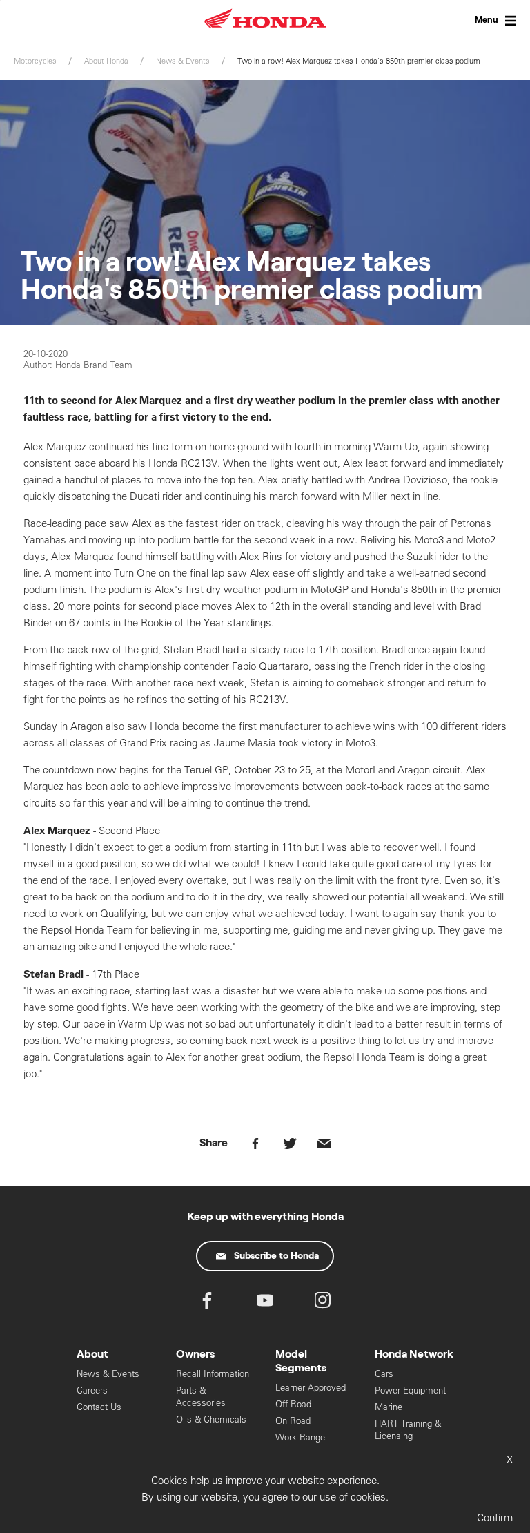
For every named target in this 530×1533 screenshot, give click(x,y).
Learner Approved (310, 1388)
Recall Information (212, 1374)
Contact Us (99, 1407)
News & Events (108, 1374)
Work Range (300, 1437)
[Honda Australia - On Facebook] (207, 1303)
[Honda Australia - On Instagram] (323, 1303)
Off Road (293, 1404)
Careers (92, 1390)
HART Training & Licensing (408, 1430)
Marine (388, 1407)
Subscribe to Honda (276, 1256)
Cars (384, 1374)
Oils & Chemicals (211, 1419)
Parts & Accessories (201, 1397)
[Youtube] (265, 1303)
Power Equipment (410, 1390)
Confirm (495, 1517)
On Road (293, 1421)
